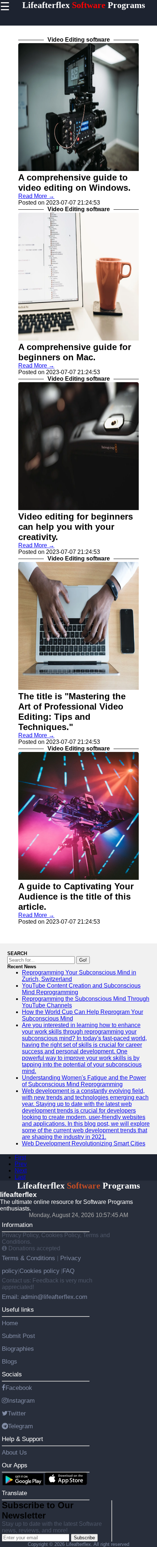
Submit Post (18, 1335)
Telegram (20, 1426)
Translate (14, 1493)
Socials (12, 1374)
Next (21, 1170)
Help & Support (22, 1439)
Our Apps (14, 1465)
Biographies (18, 1348)
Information (17, 1224)
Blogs (9, 1361)
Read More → (36, 196)
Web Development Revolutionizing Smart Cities (83, 1143)
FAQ (68, 1270)
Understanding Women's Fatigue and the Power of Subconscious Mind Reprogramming (84, 1081)
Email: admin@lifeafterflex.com (44, 1296)
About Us (14, 1452)
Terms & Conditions (29, 1258)
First (20, 1157)
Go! (83, 960)
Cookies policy (39, 1270)
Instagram (21, 1400)
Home (10, 1323)
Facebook (18, 1387)
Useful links (18, 1309)
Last (20, 1177)
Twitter (17, 1413)
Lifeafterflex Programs (83, 5)
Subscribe (84, 1537)
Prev (21, 1164)
